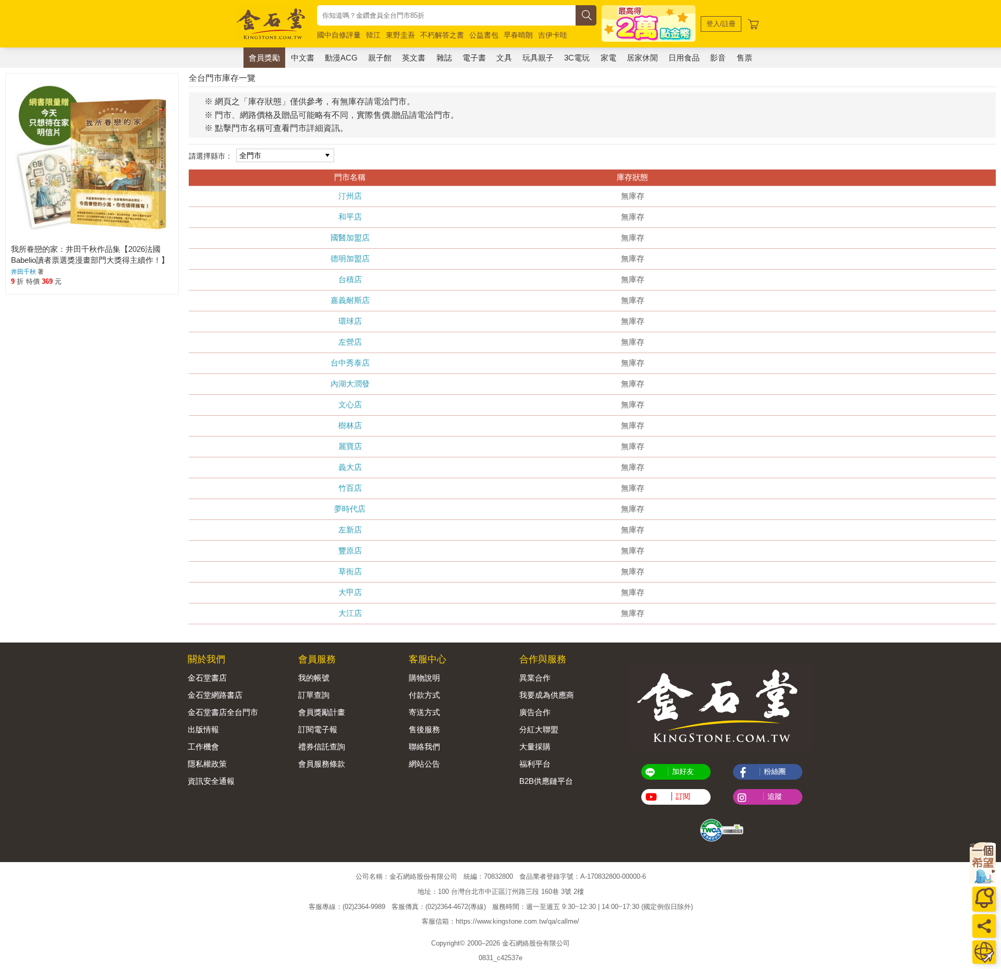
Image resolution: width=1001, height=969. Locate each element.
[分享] (984, 926)
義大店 (350, 467)
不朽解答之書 (442, 35)
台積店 (350, 279)
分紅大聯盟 (538, 729)
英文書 (413, 57)
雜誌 (444, 57)
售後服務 (424, 729)
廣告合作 (535, 712)
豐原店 (350, 550)
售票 (744, 57)
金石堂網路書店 (215, 695)
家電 (608, 57)
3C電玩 (577, 57)
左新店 (350, 529)
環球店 (350, 321)
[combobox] (446, 15)
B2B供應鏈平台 (546, 781)
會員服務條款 (321, 763)
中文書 (302, 57)
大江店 (350, 613)
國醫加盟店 (350, 237)
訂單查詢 (313, 695)
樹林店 (350, 425)
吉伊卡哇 (552, 35)
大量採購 (535, 746)
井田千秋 (23, 271)
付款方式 (424, 695)
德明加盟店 (350, 258)
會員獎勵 (264, 57)
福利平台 (535, 763)
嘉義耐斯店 (350, 300)
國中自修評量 (339, 35)
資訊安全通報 (211, 781)
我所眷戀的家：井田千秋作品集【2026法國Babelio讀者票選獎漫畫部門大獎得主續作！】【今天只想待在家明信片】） (90, 260)
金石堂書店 (207, 677)
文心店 (350, 404)
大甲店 (350, 592)
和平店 (350, 216)
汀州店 (350, 195)
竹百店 (350, 487)
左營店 (350, 341)
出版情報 (203, 729)
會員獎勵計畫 (321, 712)
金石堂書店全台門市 (223, 712)
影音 (718, 57)
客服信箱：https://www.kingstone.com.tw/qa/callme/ (500, 921)
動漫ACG (341, 57)
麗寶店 (350, 446)
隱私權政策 (207, 763)
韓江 (373, 35)
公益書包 (483, 35)
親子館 (380, 57)
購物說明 (424, 677)
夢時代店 (349, 508)
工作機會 (203, 746)
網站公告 (424, 763)
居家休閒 (642, 57)
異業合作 (535, 677)
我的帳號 (313, 677)
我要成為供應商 (546, 695)
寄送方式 (424, 712)
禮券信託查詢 (321, 746)
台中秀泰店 (350, 362)
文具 (504, 57)
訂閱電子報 (317, 729)
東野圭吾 (400, 35)
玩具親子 (538, 57)
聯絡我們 (424, 746)
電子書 (474, 57)
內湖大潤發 (350, 383)
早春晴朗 (518, 35)
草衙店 (350, 571)
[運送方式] (984, 952)
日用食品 (684, 57)
